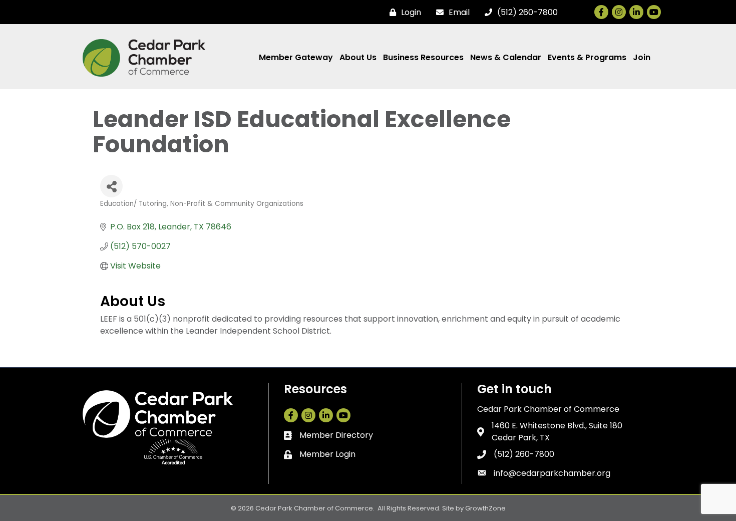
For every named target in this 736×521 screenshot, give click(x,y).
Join (641, 57)
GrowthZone (485, 508)
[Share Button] (111, 186)
